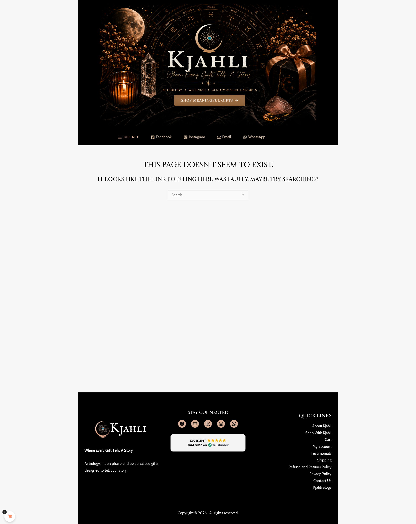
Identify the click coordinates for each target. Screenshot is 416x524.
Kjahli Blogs (322, 487)
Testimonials (321, 453)
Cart (328, 439)
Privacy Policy (320, 474)
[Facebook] (182, 424)
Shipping (324, 460)
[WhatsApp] (234, 424)
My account (322, 446)
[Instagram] (221, 424)
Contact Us (322, 481)
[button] (208, 442)
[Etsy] (208, 424)
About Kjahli (322, 426)
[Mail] (195, 424)
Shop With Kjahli (318, 433)
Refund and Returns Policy (310, 467)
